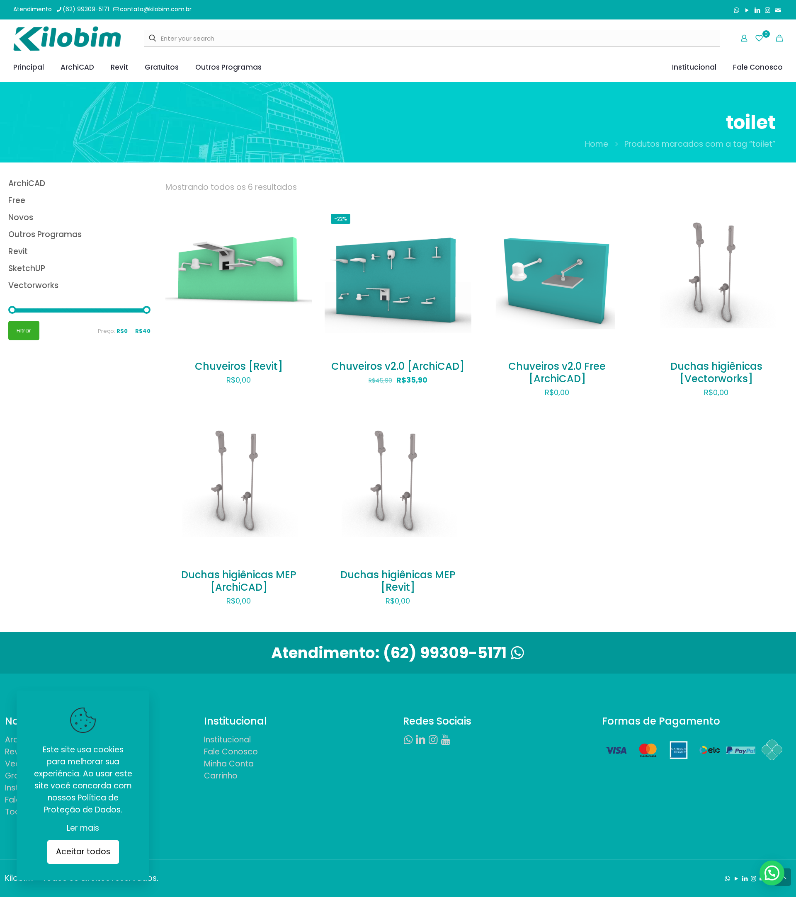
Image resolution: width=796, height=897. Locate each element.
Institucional (227, 739)
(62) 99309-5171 (86, 9)
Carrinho (221, 775)
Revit (14, 751)
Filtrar (24, 331)
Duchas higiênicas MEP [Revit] (398, 581)
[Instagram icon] (767, 10)
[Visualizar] (300, 272)
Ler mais (83, 828)
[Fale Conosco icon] (778, 10)
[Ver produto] (300, 237)
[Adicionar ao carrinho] (300, 219)
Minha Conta (229, 763)
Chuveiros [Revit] (239, 366)
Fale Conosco (231, 751)
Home (596, 144)
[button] (772, 873)
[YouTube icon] (747, 10)
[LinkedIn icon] (757, 10)
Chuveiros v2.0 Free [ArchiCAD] (557, 372)
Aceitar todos (83, 851)
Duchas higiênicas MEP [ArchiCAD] (238, 581)
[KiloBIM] (67, 38)
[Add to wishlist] (300, 254)
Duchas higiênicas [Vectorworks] (716, 372)
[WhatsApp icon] (736, 10)
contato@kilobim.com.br (156, 9)
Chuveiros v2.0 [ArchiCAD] (397, 366)
